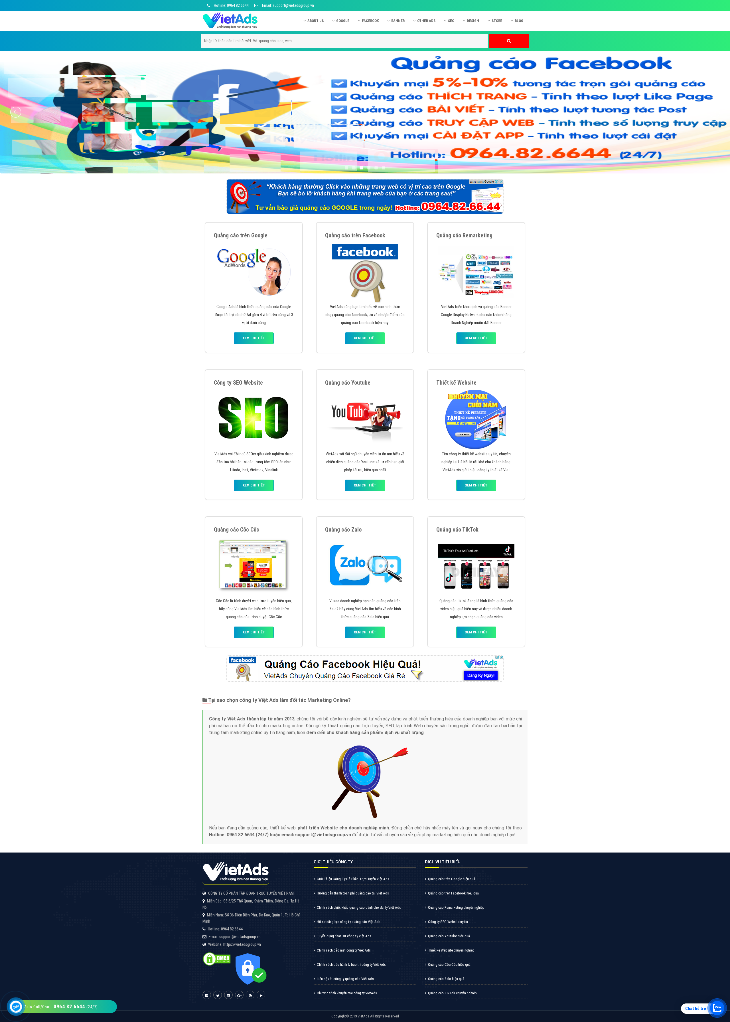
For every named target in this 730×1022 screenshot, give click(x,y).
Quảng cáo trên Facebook (355, 235)
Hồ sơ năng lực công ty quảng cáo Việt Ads (348, 922)
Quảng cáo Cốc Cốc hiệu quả (449, 964)
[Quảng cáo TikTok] (476, 565)
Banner (398, 21)
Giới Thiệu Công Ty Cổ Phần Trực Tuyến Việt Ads (353, 879)
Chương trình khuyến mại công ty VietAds (347, 993)
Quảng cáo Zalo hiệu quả (446, 979)
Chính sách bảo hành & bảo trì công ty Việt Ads (351, 964)
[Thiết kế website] (476, 418)
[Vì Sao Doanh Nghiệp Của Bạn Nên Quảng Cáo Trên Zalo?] (365, 565)
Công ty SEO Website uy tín (448, 922)
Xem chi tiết (254, 338)
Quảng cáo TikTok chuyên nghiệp (452, 993)
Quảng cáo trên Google (240, 235)
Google (342, 21)
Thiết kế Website (456, 382)
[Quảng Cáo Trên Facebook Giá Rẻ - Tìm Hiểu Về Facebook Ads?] (365, 271)
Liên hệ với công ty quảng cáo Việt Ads (345, 979)
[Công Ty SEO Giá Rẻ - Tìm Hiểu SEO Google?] (254, 418)
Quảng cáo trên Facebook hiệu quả (453, 893)
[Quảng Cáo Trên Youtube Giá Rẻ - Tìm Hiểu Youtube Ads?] (365, 418)
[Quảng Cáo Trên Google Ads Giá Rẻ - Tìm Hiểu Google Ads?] (254, 271)
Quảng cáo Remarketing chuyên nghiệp (456, 907)
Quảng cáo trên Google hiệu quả (451, 879)
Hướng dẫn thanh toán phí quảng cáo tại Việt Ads (353, 893)
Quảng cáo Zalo (343, 529)
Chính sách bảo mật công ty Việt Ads (344, 950)
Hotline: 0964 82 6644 (231, 5)
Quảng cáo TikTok (457, 529)
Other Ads (426, 21)
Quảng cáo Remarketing (464, 235)
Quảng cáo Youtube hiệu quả (449, 936)
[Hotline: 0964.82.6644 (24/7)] (16, 1006)
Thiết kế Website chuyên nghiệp (451, 950)
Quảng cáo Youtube (347, 382)
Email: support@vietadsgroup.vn (287, 5)
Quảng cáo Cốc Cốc (236, 529)
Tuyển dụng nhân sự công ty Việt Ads (344, 936)
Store (497, 21)
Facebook (370, 21)
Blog (519, 21)
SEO (451, 21)
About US (315, 21)
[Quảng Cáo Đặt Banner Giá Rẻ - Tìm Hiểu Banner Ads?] (476, 271)
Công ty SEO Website (238, 382)
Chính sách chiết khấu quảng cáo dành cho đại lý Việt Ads (359, 907)
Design (473, 21)
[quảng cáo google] (365, 196)
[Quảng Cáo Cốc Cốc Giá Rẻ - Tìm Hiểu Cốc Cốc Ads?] (254, 565)
